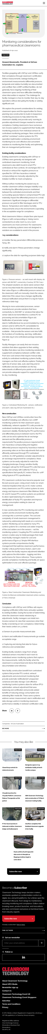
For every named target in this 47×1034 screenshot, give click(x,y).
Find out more (7, 930)
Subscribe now (15, 871)
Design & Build (5, 54)
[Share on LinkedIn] (11, 710)
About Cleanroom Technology (15, 981)
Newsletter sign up (10, 987)
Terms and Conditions (11, 1004)
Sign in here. (21, 924)
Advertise (6, 1001)
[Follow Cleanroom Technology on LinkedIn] (23, 958)
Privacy (5, 1007)
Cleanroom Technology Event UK (16, 994)
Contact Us (6, 991)
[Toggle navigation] (44, 3)
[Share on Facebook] (17, 710)
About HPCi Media (9, 984)
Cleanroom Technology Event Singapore (19, 997)
